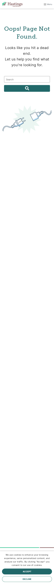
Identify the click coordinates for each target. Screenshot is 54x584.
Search (27, 88)
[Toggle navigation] (47, 4)
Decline (27, 579)
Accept (27, 571)
